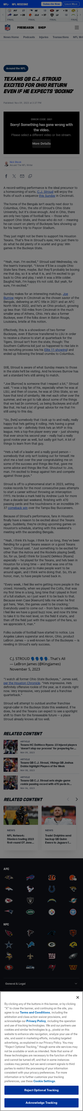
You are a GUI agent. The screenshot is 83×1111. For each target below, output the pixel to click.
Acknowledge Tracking (41, 1102)
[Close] (78, 997)
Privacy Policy (36, 1021)
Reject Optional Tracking (41, 1090)
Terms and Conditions (35, 1012)
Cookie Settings (44, 1081)
